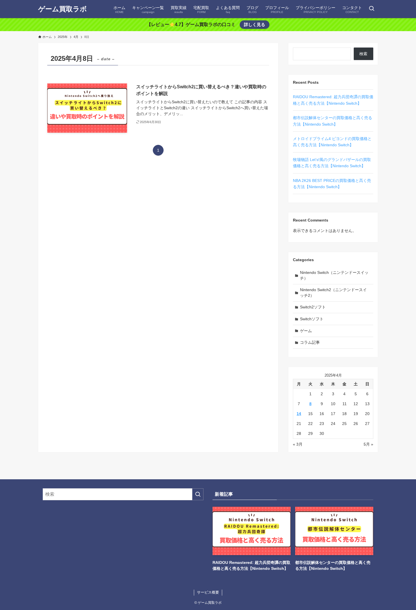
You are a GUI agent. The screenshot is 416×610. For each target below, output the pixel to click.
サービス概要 (208, 592)
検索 (363, 53)
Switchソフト (311, 319)
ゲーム (306, 330)
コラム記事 (310, 342)
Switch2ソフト (313, 307)
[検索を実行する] (197, 494)
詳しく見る (254, 24)
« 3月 (298, 444)
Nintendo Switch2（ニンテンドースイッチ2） (333, 292)
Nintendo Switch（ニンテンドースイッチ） (334, 275)
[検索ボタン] (371, 9)
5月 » (368, 444)
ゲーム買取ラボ (62, 9)
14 (299, 413)
